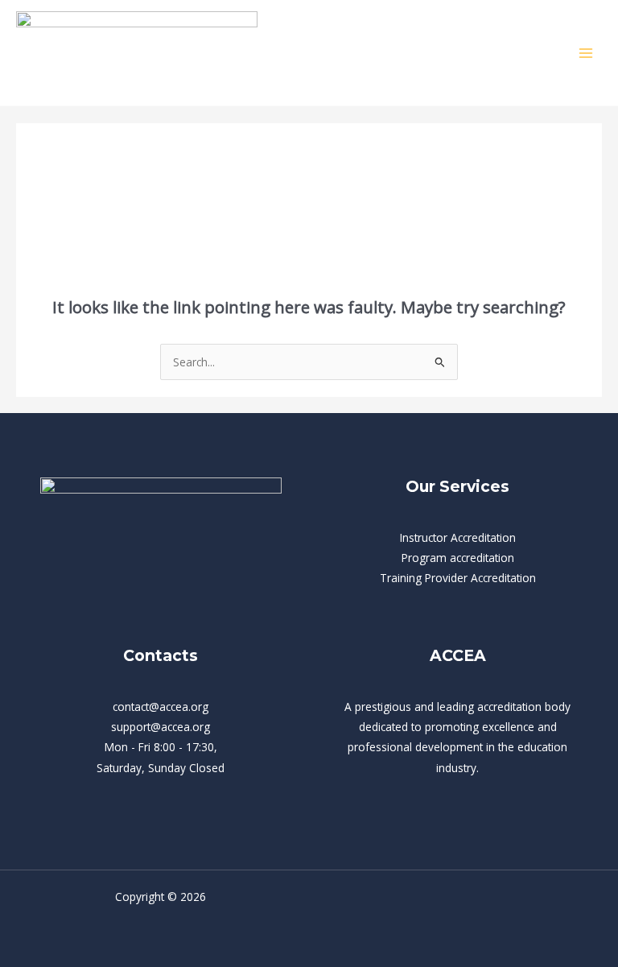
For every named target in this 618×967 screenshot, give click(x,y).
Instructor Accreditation (458, 537)
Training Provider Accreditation (458, 577)
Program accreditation (458, 557)
